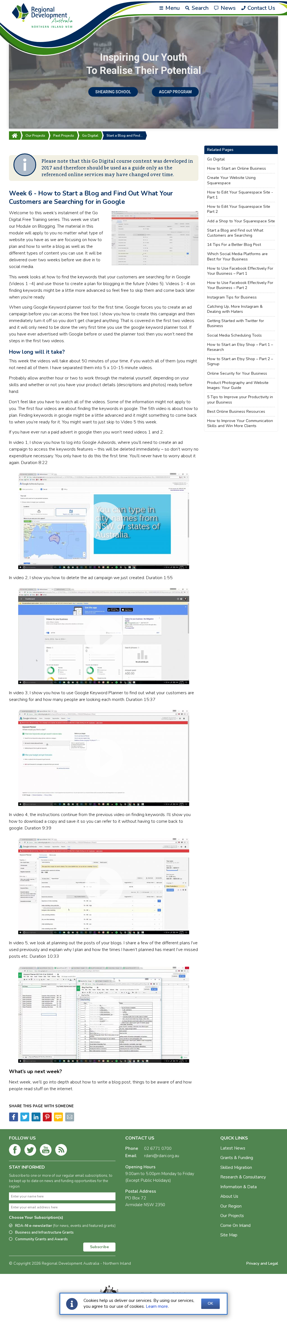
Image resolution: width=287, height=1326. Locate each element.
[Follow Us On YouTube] (46, 1151)
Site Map (228, 1235)
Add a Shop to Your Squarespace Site (241, 221)
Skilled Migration (236, 1167)
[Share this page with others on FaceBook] (13, 1120)
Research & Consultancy (243, 1177)
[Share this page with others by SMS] (58, 1120)
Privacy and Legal (262, 1263)
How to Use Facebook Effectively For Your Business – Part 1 (240, 271)
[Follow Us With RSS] (61, 1151)
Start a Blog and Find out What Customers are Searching (235, 233)
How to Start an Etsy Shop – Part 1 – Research (240, 347)
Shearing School (113, 92)
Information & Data (238, 1187)
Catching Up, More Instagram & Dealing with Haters (235, 309)
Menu (172, 7)
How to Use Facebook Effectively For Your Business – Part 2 (240, 285)
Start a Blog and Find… (125, 135)
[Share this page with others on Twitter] (24, 1120)
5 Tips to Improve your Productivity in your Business (240, 400)
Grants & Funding (236, 1157)
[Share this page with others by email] (69, 1120)
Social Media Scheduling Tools (234, 335)
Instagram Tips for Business (232, 297)
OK (210, 1303)
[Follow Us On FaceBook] (15, 1151)
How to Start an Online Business (236, 168)
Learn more (157, 1306)
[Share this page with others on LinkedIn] (36, 1120)
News (227, 7)
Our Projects (35, 135)
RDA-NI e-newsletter (65, 1225)
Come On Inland (235, 1225)
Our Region (231, 1206)
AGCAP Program (175, 92)
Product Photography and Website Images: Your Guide (238, 385)
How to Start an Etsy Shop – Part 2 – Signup (240, 361)
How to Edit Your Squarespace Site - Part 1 (240, 195)
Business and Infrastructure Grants (44, 1232)
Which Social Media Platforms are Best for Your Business (237, 256)
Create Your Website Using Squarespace (231, 180)
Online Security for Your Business (237, 373)
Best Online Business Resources (236, 411)
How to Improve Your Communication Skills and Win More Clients (240, 423)
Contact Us (260, 7)
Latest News (232, 1148)
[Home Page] (14, 135)
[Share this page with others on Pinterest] (47, 1120)
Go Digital (90, 135)
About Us (229, 1196)
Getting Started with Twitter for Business (235, 323)
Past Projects (63, 135)
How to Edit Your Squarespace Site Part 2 (238, 209)
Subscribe (99, 1247)
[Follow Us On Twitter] (30, 1151)
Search (199, 7)
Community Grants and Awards (41, 1239)
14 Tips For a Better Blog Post (234, 244)
